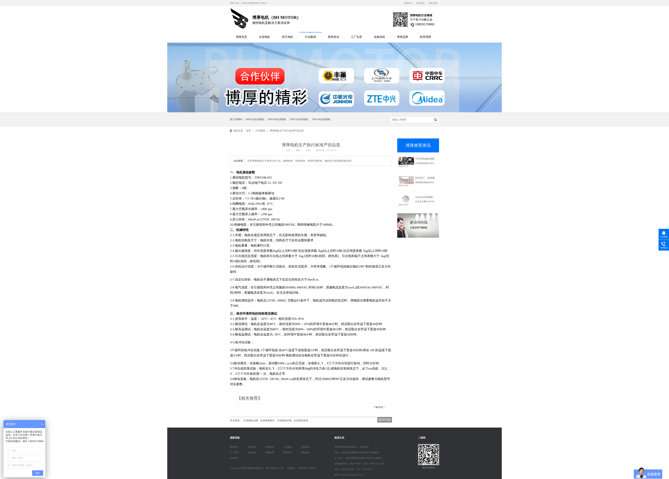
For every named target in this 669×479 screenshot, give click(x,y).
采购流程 (420, 3)
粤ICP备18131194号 (275, 468)
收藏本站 (407, 3)
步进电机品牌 (251, 420)
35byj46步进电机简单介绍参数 (431, 197)
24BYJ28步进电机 (254, 119)
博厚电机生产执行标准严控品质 (287, 130)
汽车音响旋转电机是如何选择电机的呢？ (437, 158)
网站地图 (433, 3)
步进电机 (264, 36)
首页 (249, 130)
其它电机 (287, 36)
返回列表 (384, 419)
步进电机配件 (267, 420)
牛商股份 (311, 468)
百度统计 (291, 468)
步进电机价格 (284, 420)
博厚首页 (241, 36)
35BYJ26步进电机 (299, 119)
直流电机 (270, 447)
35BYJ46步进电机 (321, 119)
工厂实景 (356, 36)
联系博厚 (425, 36)
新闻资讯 (333, 36)
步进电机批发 (301, 420)
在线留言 (234, 458)
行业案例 (310, 36)
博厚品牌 (402, 36)
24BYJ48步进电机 (276, 119)
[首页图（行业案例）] (334, 111)
